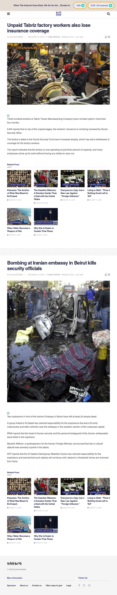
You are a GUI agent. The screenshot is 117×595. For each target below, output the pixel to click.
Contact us (37, 585)
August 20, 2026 (41, 203)
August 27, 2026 (14, 200)
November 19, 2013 (36, 36)
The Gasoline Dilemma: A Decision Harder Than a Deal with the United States (45, 194)
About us (24, 585)
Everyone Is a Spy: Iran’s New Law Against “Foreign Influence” (72, 193)
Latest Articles (54, 36)
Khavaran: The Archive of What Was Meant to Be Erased (18, 193)
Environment (16, 222)
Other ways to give (54, 585)
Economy (40, 184)
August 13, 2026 (95, 200)
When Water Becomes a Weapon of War (18, 229)
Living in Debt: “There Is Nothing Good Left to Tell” (99, 193)
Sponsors (11, 585)
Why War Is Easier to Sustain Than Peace (44, 229)
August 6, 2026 (14, 235)
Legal (68, 585)
